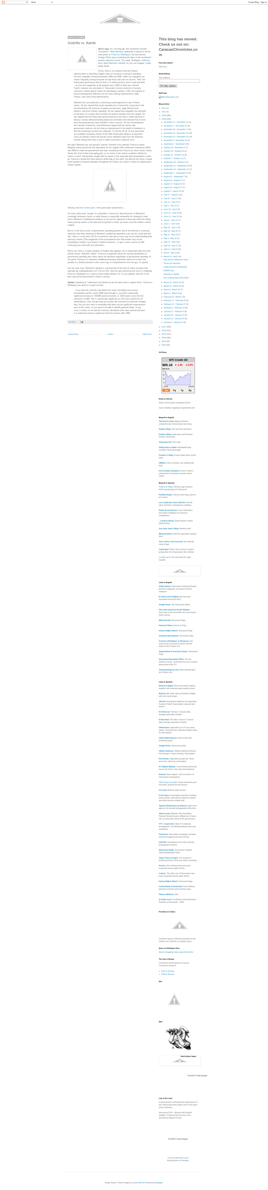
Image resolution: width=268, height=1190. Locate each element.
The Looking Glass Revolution (176, 278)
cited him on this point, (85, 208)
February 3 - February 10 (174, 308)
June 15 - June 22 (171, 216)
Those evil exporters (172, 263)
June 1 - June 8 (170, 224)
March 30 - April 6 (171, 256)
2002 (164, 345)
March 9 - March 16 (172, 289)
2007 (164, 327)
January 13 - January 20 (174, 319)
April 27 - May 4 (170, 242)
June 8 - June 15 (171, 220)
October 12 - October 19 (174, 155)
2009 (164, 115)
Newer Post (73, 334)
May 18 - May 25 (171, 231)
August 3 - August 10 (173, 191)
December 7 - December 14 (176, 126)
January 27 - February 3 (174, 311)
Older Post (147, 334)
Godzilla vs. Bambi (171, 274)
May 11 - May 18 (171, 235)
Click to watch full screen (178, 1158)
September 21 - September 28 (177, 166)
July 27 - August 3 (171, 195)
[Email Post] (82, 322)
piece (107, 57)
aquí (189, 941)
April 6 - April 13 (171, 253)
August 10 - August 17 (173, 187)
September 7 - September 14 (176, 173)
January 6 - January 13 (174, 322)
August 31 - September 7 (174, 177)
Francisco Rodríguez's (121, 54)
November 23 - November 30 (176, 133)
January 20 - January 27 (174, 315)
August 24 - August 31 (173, 180)
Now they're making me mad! (175, 260)
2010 (164, 112)
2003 (164, 341)
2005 (164, 334)
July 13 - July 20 (171, 202)
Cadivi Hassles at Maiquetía (175, 267)
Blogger (159, 1183)
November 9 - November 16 (176, 140)
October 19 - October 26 (174, 151)
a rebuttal (137, 51)
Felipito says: (168, 270)
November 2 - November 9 (175, 144)
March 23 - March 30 (173, 282)
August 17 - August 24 (173, 184)
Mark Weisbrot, (117, 51)
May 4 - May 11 (170, 238)
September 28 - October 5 (175, 162)
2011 (164, 108)
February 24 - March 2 (173, 297)
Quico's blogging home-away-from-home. (176, 952)
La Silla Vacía (164, 557)
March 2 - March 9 (171, 293)
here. (165, 67)
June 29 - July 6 (171, 209)
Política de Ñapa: (166, 487)
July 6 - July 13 (170, 206)
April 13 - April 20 (171, 249)
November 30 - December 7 (176, 129)
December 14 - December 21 (176, 122)
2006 (164, 330)
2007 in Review (167, 971)
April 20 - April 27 (171, 246)
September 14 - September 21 (177, 169)
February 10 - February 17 (175, 304)
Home (110, 334)
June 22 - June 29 (171, 213)
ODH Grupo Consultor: (168, 782)
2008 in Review (167, 974)
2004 (164, 338)
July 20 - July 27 (171, 198)
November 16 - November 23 (176, 137)
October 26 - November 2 (174, 147)
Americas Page (172, 625)
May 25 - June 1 (171, 227)
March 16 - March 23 (173, 286)
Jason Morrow (139, 1183)
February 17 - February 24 (175, 300)
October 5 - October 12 (173, 158)
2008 (164, 119)
